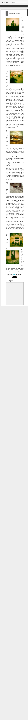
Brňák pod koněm (14, 13)
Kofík (14, 274)
